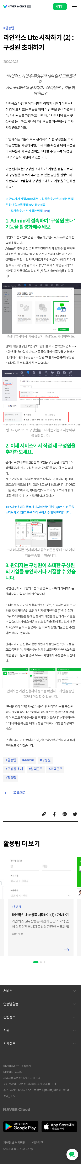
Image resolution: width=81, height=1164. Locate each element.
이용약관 (37, 1143)
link (46, 211)
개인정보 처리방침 (14, 1143)
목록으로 (19, 793)
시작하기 (60, 6)
